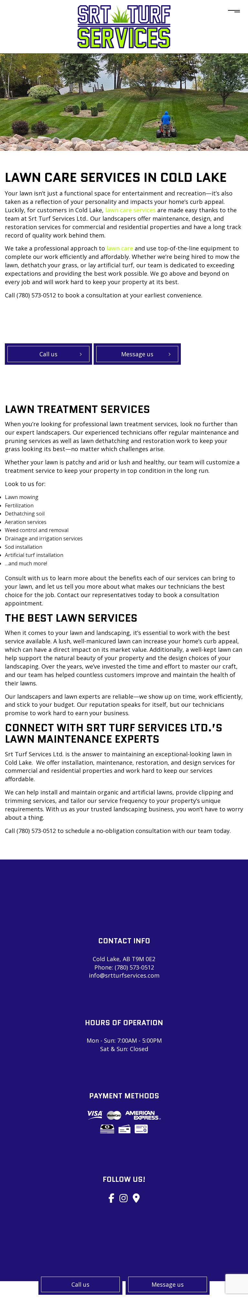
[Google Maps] (136, 1198)
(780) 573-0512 (134, 967)
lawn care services (130, 210)
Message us (167, 1284)
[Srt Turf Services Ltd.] (124, 26)
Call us (80, 1284)
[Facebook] (111, 1198)
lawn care (120, 248)
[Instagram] (123, 1198)
